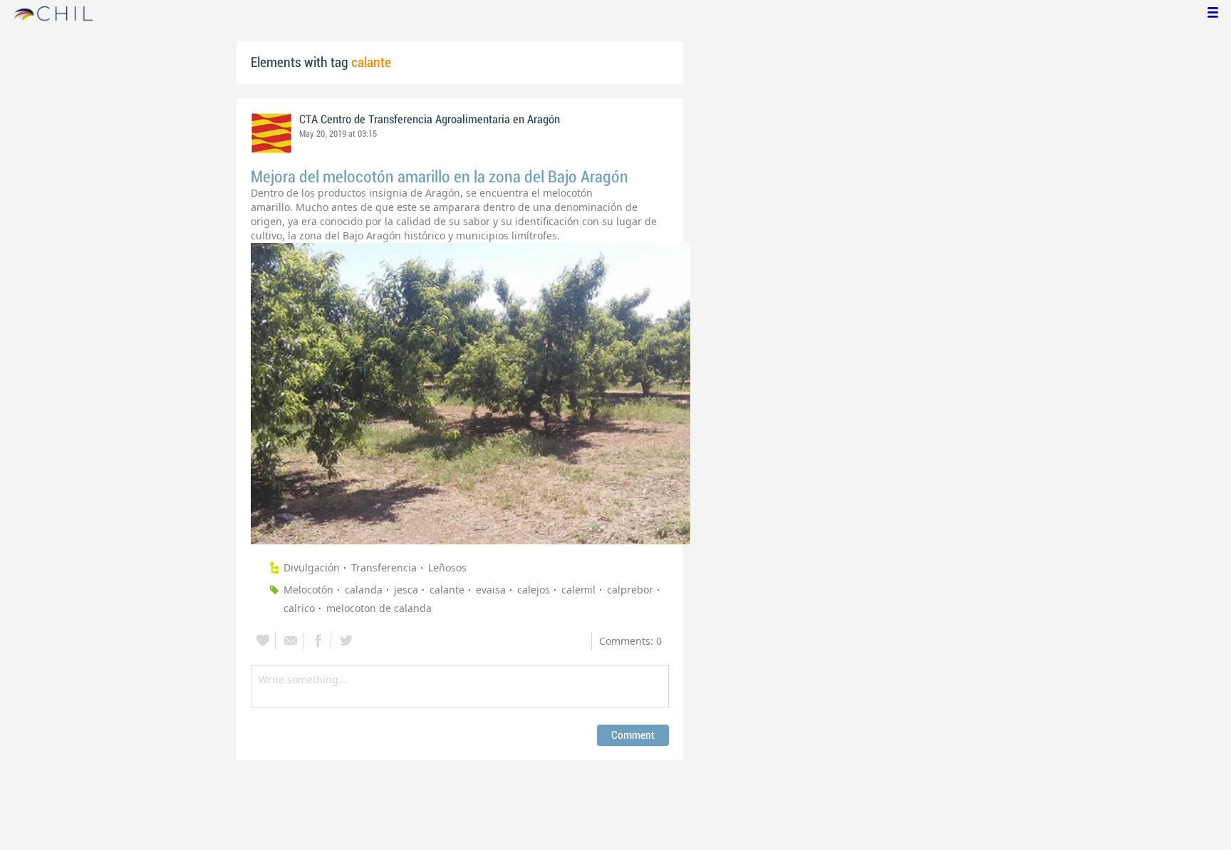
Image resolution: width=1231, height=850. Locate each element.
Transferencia (384, 567)
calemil (578, 589)
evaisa (491, 589)
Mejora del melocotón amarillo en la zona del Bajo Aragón (439, 177)
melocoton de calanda (379, 608)
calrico (299, 608)
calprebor (630, 589)
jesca (406, 589)
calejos (533, 589)
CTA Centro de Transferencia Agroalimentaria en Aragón (429, 119)
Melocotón (308, 589)
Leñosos (447, 567)
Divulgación (312, 567)
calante (447, 589)
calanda (364, 589)
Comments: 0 (630, 641)
